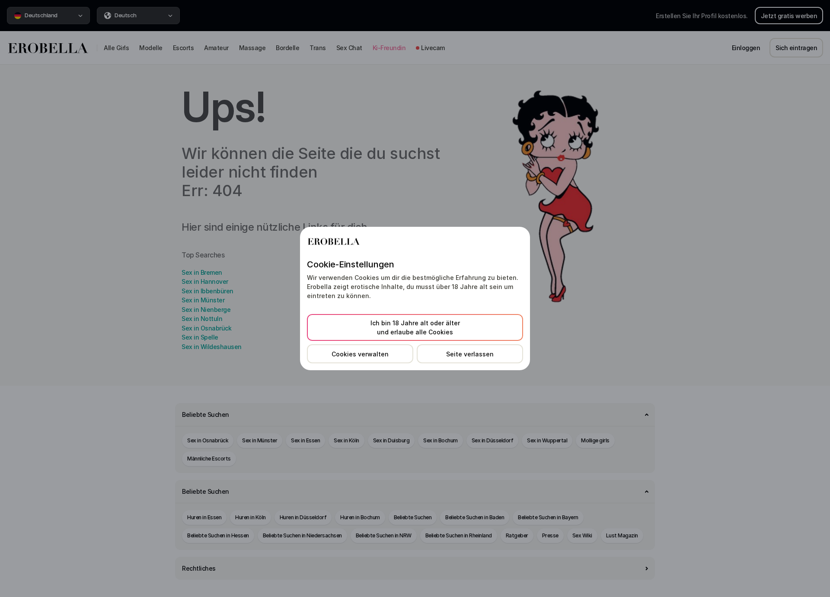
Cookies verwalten (360, 354)
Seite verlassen (470, 354)
